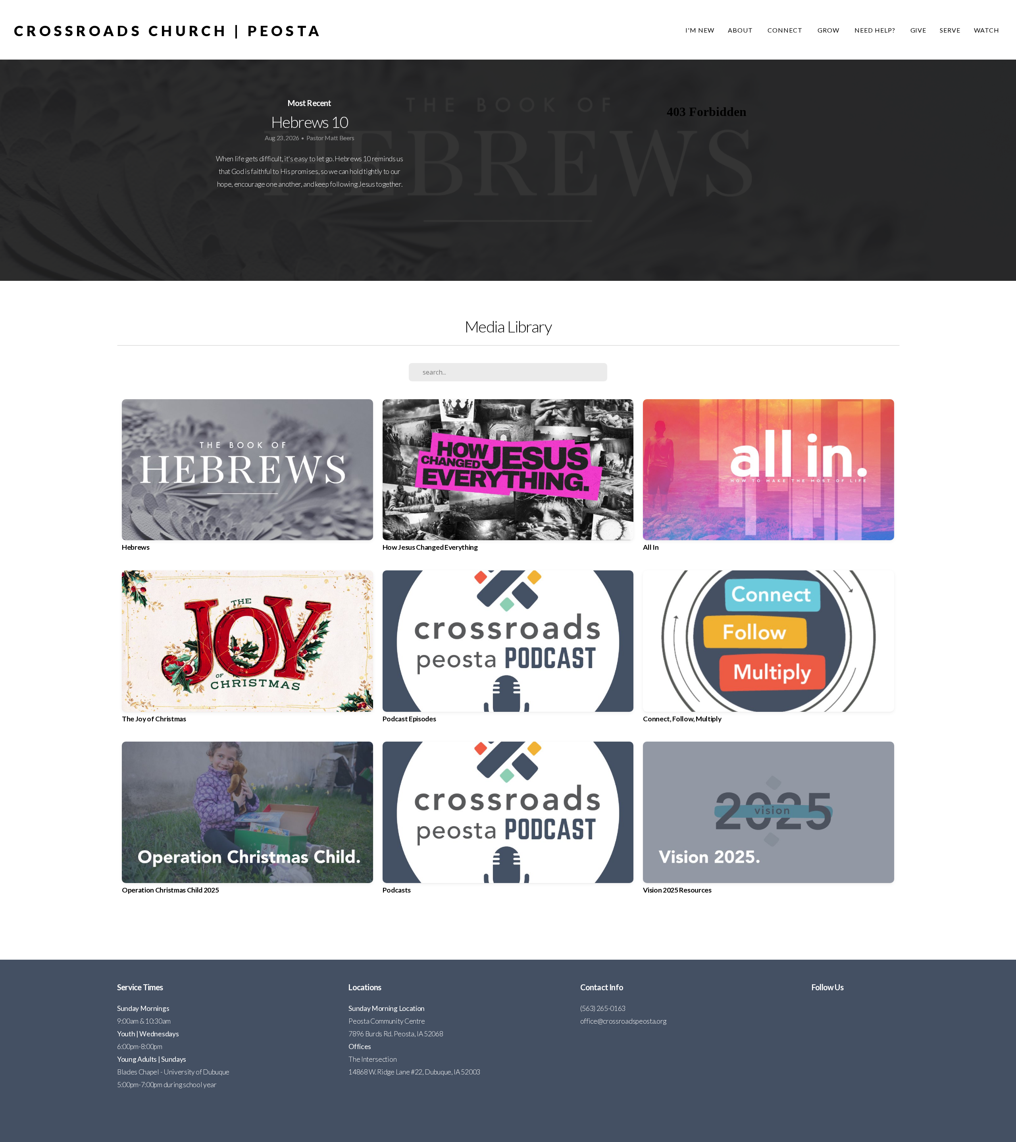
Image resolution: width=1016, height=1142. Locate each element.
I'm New (699, 30)
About (741, 30)
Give (918, 30)
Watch (986, 30)
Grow (829, 30)
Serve (950, 30)
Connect (786, 30)
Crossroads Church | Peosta (168, 30)
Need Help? (875, 30)
